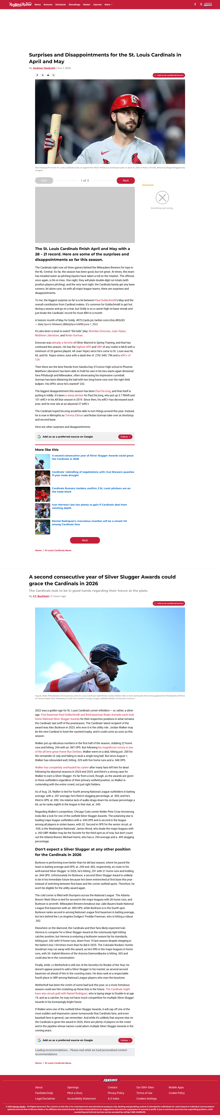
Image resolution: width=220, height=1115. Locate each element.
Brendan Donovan (99, 331)
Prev (44, 180)
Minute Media (19, 1106)
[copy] (53, 75)
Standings (74, 4)
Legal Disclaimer (45, 1098)
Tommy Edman (74, 415)
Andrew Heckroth (44, 68)
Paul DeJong (103, 391)
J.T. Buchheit (41, 596)
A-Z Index (113, 1098)
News (38, 4)
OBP (99, 346)
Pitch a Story (74, 1093)
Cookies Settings (146, 1098)
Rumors (48, 4)
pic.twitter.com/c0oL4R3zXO (107, 320)
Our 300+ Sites (145, 1087)
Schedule (60, 4)
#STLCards (83, 320)
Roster (86, 4)
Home (38, 550)
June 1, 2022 (91, 324)
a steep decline (74, 395)
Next (126, 180)
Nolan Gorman (74, 335)
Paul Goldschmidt (105, 300)
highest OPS (83, 346)
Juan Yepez (119, 331)
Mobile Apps (176, 1087)
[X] (201, 4)
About (38, 1087)
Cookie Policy (177, 1093)
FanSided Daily (44, 1093)
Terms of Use (144, 1093)
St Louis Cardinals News (58, 550)
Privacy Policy (116, 1093)
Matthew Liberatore (47, 335)
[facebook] (195, 4)
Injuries (97, 4)
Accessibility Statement (81, 1098)
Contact (112, 1087)
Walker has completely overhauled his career (62, 767)
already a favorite (62, 342)
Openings (73, 1087)
